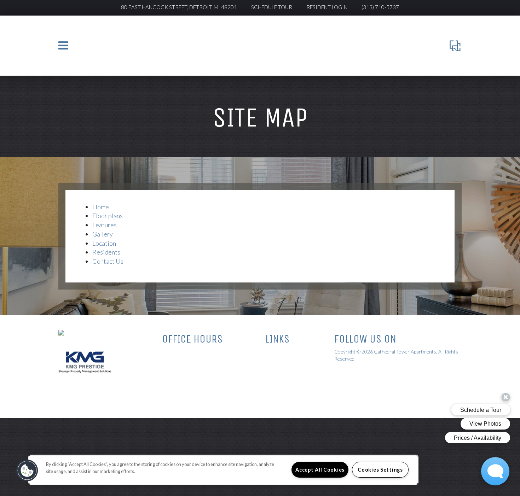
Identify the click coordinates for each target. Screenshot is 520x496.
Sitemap (273, 352)
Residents (106, 252)
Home (100, 207)
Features (104, 225)
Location (104, 243)
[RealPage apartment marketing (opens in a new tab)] (359, 373)
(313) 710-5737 (380, 7)
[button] (27, 470)
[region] (223, 470)
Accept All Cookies (320, 470)
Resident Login (326, 7)
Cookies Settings (380, 470)
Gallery (102, 234)
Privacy (273, 360)
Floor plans (107, 216)
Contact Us (107, 261)
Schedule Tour (271, 7)
